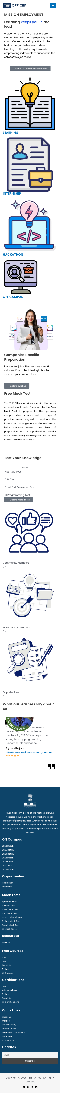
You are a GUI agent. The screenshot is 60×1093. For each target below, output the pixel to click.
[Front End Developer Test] (30, 485)
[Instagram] (28, 1087)
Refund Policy (9, 1024)
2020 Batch (8, 869)
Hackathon (7, 882)
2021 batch (7, 865)
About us (6, 1016)
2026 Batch (8, 845)
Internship (7, 886)
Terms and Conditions (13, 1032)
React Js (6, 965)
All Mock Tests (9, 928)
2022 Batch (7, 861)
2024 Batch (8, 853)
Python (5, 969)
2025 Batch (8, 849)
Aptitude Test (9, 901)
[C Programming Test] (30, 493)
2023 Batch (8, 857)
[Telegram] (36, 1087)
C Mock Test (8, 905)
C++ (4, 957)
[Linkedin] (32, 1087)
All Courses (8, 972)
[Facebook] (23, 1087)
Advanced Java (10, 990)
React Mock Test (11, 925)
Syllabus (6, 942)
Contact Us (8, 1040)
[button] (4, 715)
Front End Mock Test (12, 917)
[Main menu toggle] (53, 5)
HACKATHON (13, 254)
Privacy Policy (9, 1028)
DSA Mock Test (9, 913)
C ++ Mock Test (10, 909)
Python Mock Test (11, 921)
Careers (6, 1020)
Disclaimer (7, 1036)
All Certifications (10, 1001)
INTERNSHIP (12, 193)
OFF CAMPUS (13, 297)
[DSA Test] (30, 477)
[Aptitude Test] (30, 470)
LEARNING (10, 133)
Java (4, 961)
